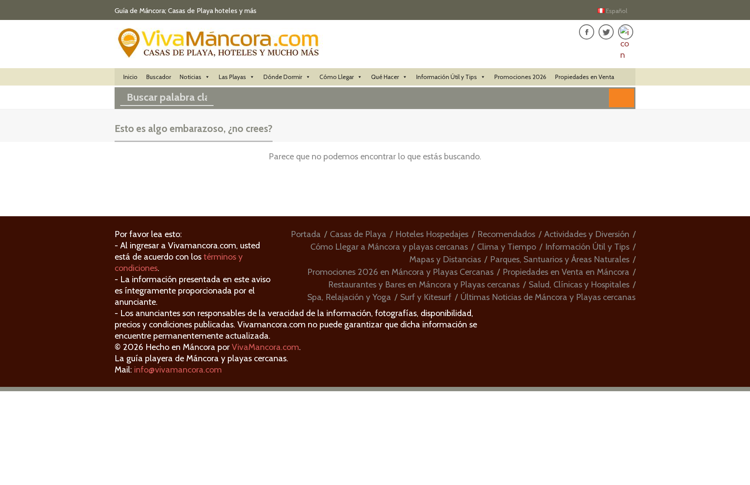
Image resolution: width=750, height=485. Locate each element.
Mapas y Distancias (445, 259)
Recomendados (506, 234)
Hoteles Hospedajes (431, 234)
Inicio (130, 77)
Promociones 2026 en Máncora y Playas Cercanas (400, 272)
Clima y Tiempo (506, 246)
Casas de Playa (358, 234)
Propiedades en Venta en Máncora (566, 272)
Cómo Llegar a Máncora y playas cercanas (389, 246)
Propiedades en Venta (584, 77)
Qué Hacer (385, 77)
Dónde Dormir (282, 77)
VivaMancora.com (265, 347)
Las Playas (232, 77)
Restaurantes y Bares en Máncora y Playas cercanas (424, 284)
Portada (306, 234)
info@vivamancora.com (178, 369)
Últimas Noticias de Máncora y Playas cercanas (548, 297)
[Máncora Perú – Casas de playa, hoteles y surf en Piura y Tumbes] (219, 53)
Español (616, 11)
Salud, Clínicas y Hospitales (579, 284)
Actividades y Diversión (586, 234)
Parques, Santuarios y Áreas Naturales (559, 259)
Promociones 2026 (520, 77)
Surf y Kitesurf (425, 297)
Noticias (190, 77)
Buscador (158, 77)
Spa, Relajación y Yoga (349, 297)
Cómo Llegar (336, 77)
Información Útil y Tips (446, 77)
